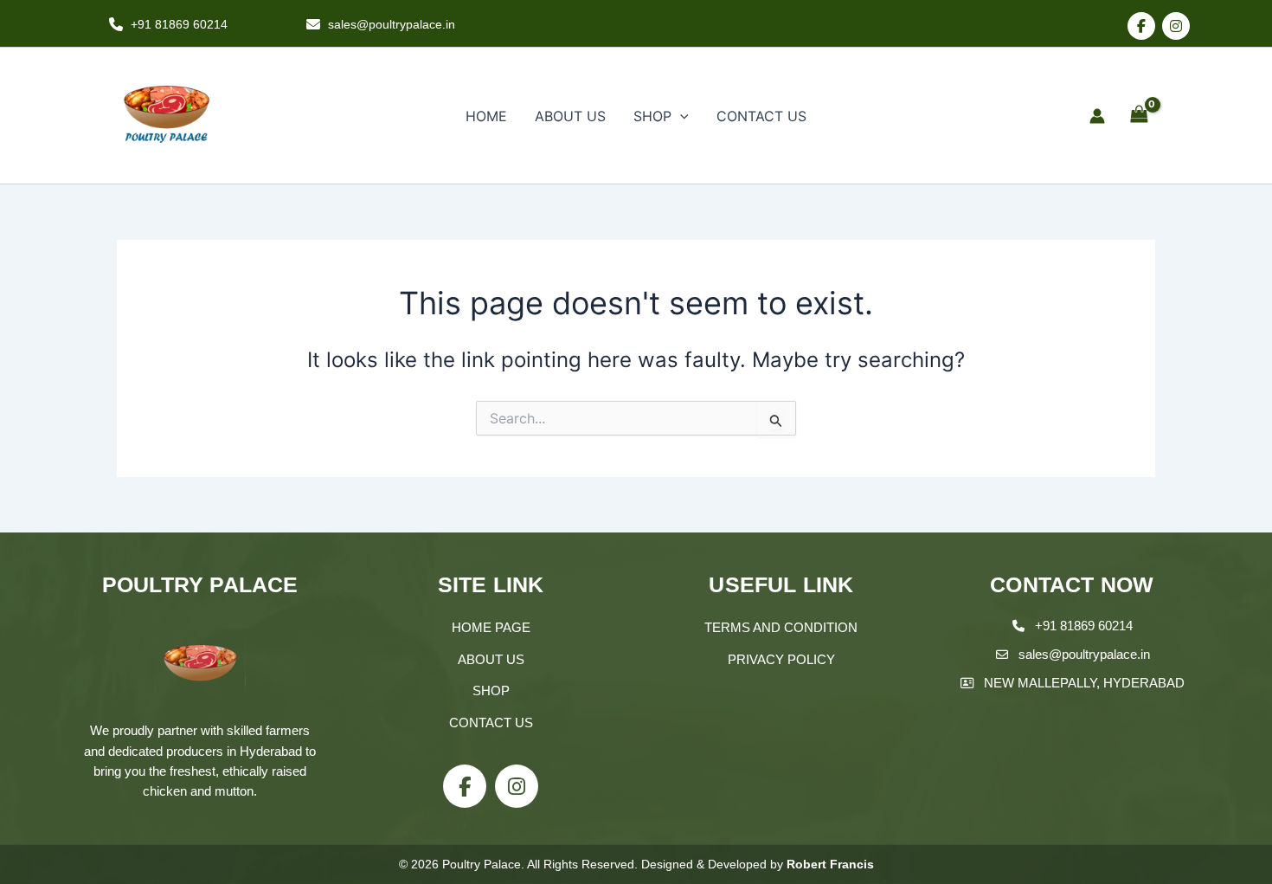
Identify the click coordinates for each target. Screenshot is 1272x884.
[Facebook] (1141, 26)
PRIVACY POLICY (781, 659)
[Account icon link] (1097, 116)
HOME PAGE (491, 627)
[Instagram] (1176, 26)
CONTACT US (761, 116)
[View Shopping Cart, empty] (1138, 116)
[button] (680, 116)
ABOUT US (570, 116)
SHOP (652, 116)
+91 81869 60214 (1084, 625)
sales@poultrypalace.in (1084, 654)
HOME (486, 116)
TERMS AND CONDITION (781, 627)
